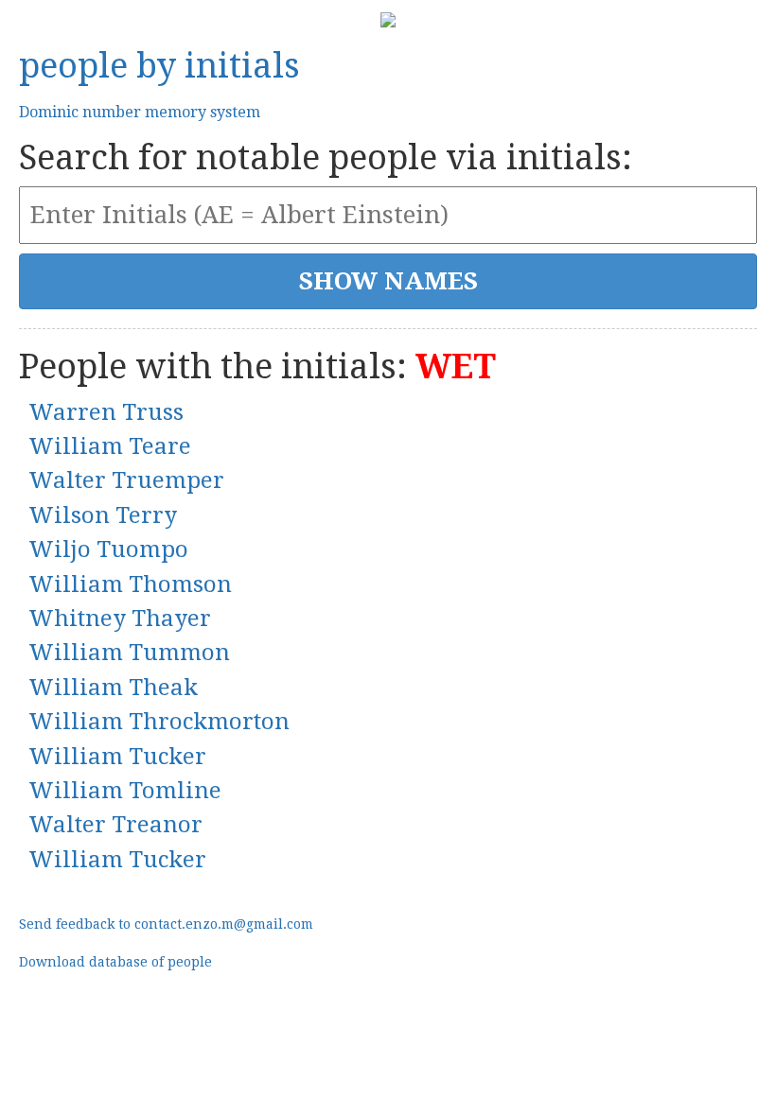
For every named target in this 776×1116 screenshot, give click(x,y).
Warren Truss (106, 412)
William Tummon (129, 652)
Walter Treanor (115, 824)
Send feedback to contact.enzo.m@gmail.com (166, 924)
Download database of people (115, 961)
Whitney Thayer (119, 618)
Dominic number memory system (139, 112)
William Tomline (124, 790)
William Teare (109, 446)
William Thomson (130, 584)
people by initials (159, 65)
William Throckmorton (159, 721)
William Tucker (117, 756)
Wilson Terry (102, 515)
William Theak (113, 687)
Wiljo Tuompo (108, 549)
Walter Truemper (126, 480)
